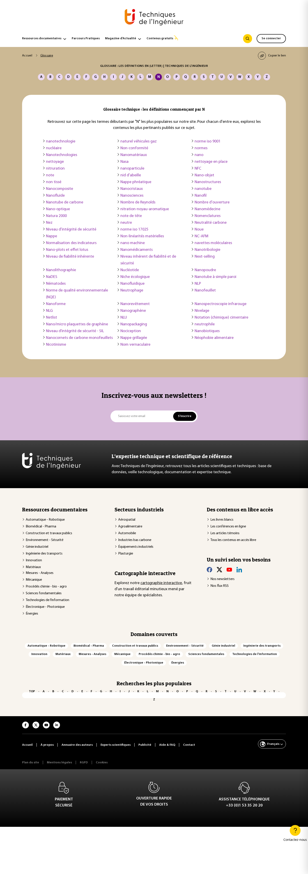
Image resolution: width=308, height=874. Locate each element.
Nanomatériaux (133, 155)
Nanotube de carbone (64, 202)
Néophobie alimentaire (214, 338)
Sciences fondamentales (44, 593)
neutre (126, 223)
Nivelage (202, 311)
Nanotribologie (207, 250)
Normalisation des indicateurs (71, 243)
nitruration (55, 169)
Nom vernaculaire (135, 345)
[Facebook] (209, 570)
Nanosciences (131, 196)
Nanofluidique (132, 284)
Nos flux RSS (219, 586)
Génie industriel (37, 547)
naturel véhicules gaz (138, 142)
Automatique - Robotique (45, 520)
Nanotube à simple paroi (215, 277)
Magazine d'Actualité (120, 38)
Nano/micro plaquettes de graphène (77, 324)
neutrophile (205, 324)
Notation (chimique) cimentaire (221, 318)
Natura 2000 (56, 216)
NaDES (51, 277)
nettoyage (55, 162)
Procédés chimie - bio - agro (46, 586)
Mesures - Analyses (39, 573)
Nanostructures (208, 182)
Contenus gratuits (160, 38)
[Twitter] (219, 570)
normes (201, 148)
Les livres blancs (221, 520)
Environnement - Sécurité (44, 540)
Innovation (34, 560)
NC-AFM (201, 236)
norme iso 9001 (208, 142)
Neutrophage (131, 291)
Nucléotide (129, 270)
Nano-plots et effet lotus (67, 250)
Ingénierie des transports (44, 553)
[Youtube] (229, 570)
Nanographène (133, 311)
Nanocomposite (59, 189)
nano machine (132, 243)
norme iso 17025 (134, 230)
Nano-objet (204, 175)
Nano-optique (58, 209)
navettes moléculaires (213, 243)
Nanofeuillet (205, 291)
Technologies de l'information (47, 600)
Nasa (124, 162)
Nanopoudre (205, 270)
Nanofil (201, 196)
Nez (49, 223)
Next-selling (205, 257)
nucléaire (54, 148)
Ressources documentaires (41, 38)
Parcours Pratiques (86, 38)
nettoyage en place (211, 162)
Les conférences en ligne (228, 526)
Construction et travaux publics (49, 533)
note (50, 175)
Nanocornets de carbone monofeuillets (79, 338)
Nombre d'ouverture (212, 202)
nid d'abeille (130, 175)
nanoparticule (132, 169)
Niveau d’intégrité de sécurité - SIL (75, 331)
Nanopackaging (133, 324)
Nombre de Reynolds (137, 202)
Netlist (51, 318)
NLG (49, 311)
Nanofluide (55, 196)
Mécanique (34, 580)
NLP (198, 284)
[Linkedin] (239, 570)
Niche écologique (135, 277)
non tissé (53, 182)
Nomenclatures (208, 216)
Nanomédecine (207, 209)
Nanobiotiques (207, 331)
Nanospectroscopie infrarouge (220, 304)
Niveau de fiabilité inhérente (70, 257)
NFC (198, 169)
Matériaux (33, 567)
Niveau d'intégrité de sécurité (71, 230)
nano (199, 155)
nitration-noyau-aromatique (144, 209)
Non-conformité (134, 148)
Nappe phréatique (135, 182)
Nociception (130, 331)
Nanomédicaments (136, 250)
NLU (123, 318)
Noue (199, 230)
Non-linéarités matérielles (142, 236)
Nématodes (56, 284)
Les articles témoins (224, 533)
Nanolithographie (61, 270)
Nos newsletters (222, 579)
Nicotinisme (56, 345)
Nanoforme (56, 304)
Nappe (51, 236)
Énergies (32, 613)
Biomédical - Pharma (41, 526)
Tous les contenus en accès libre (233, 540)
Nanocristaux (131, 189)
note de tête (131, 216)
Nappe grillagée (133, 338)
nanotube (203, 189)
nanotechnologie (60, 142)
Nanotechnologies (61, 155)
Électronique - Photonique (45, 607)
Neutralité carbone (211, 223)
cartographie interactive (161, 583)
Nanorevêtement (135, 304)
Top (32, 691)
